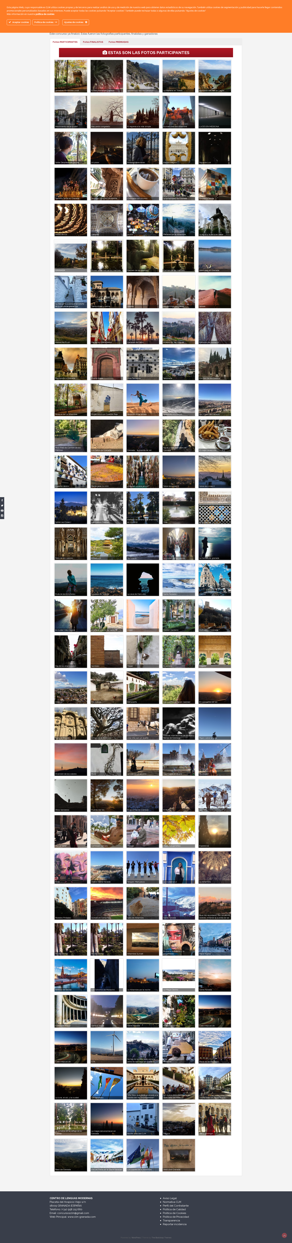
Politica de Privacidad (176, 1216)
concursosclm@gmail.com (73, 1213)
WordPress (136, 1238)
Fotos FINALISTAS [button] (93, 42)
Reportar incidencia (175, 1224)
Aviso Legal (170, 1198)
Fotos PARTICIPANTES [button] (65, 42)
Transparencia (171, 1220)
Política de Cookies (174, 1213)
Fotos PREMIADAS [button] (118, 42)
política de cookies (45, 14)
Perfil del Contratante (176, 1205)
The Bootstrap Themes (161, 1238)
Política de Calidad (174, 1209)
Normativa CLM (172, 1201)
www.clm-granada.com (82, 1216)
